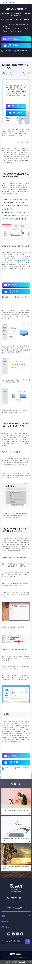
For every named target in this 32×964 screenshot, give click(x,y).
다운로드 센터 (14, 898)
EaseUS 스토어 (15, 907)
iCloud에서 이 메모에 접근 (9, 219)
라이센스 (16, 957)
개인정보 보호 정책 (8, 957)
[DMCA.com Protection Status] (18, 954)
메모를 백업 (14, 156)
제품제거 (26, 957)
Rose (24, 72)
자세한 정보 (14, 962)
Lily (7, 72)
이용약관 (21, 957)
